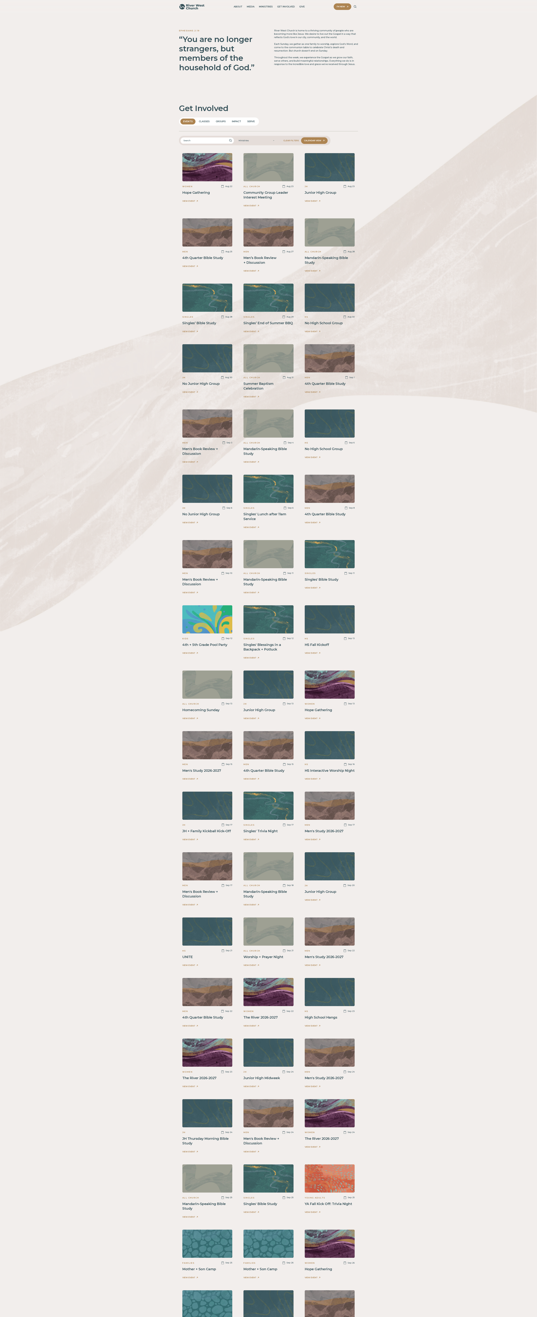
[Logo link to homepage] (192, 7)
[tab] (188, 121)
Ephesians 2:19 (189, 30)
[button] (256, 140)
